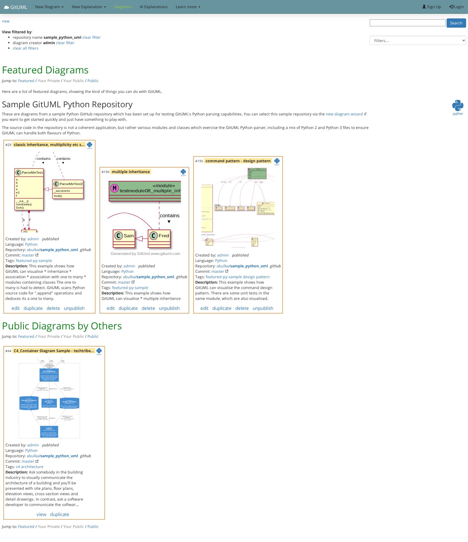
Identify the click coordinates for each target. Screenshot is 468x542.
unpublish (74, 308)
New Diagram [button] (48, 6)
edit (16, 308)
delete (53, 308)
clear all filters (25, 48)
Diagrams (123, 6)
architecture (32, 466)
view (41, 514)
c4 (18, 466)
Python (31, 244)
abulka (33, 249)
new (5, 21)
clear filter (91, 37)
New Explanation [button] (87, 6)
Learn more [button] (187, 6)
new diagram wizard (344, 113)
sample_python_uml (59, 249)
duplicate (33, 308)
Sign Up (433, 6)
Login (458, 6)
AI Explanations (154, 6)
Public (93, 80)
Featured (26, 80)
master (28, 255)
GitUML (18, 7)
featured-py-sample (34, 260)
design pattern (256, 276)
